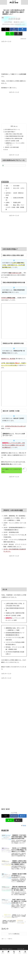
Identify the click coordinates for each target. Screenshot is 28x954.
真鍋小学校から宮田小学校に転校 (14, 134)
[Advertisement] (14, 57)
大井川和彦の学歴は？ (9, 132)
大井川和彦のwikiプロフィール (12, 129)
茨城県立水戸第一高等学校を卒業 (14, 138)
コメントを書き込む (14, 933)
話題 (8, 809)
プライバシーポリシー (7, 949)
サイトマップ (20, 949)
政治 (4, 809)
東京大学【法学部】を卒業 (12, 141)
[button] (18, 33)
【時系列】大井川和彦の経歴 (11, 147)
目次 (12, 126)
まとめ (6, 149)
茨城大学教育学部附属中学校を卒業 (14, 136)
